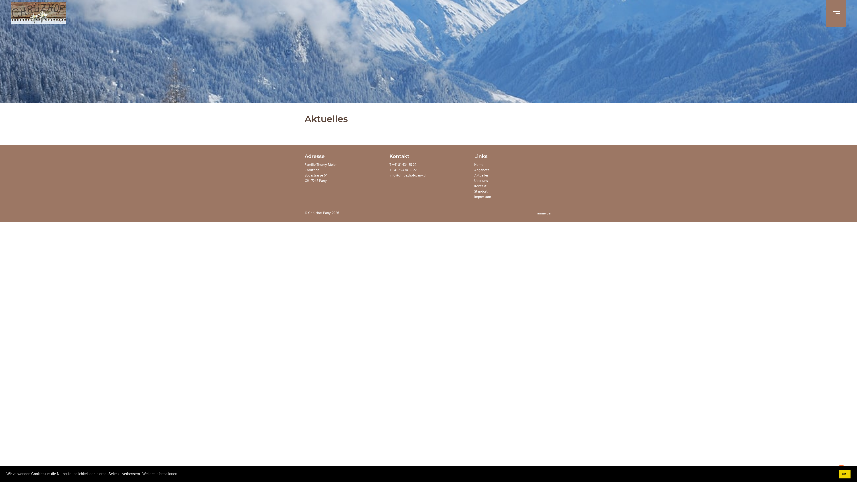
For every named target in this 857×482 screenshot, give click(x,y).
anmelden (544, 213)
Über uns (481, 181)
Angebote (481, 170)
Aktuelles (481, 176)
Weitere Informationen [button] (159, 474)
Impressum (482, 197)
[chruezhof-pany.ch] (38, 13)
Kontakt (480, 186)
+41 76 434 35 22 (404, 170)
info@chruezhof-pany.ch (408, 176)
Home (478, 165)
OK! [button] (845, 474)
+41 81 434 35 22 (404, 165)
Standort (481, 192)
